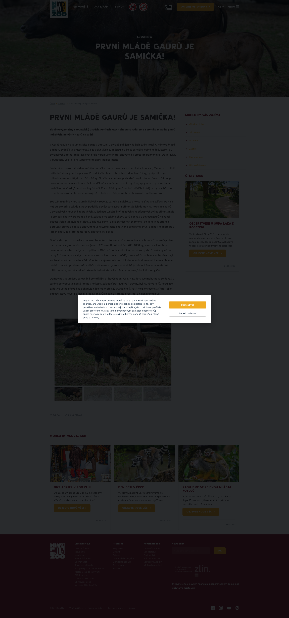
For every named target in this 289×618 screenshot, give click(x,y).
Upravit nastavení (187, 313)
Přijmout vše (187, 304)
